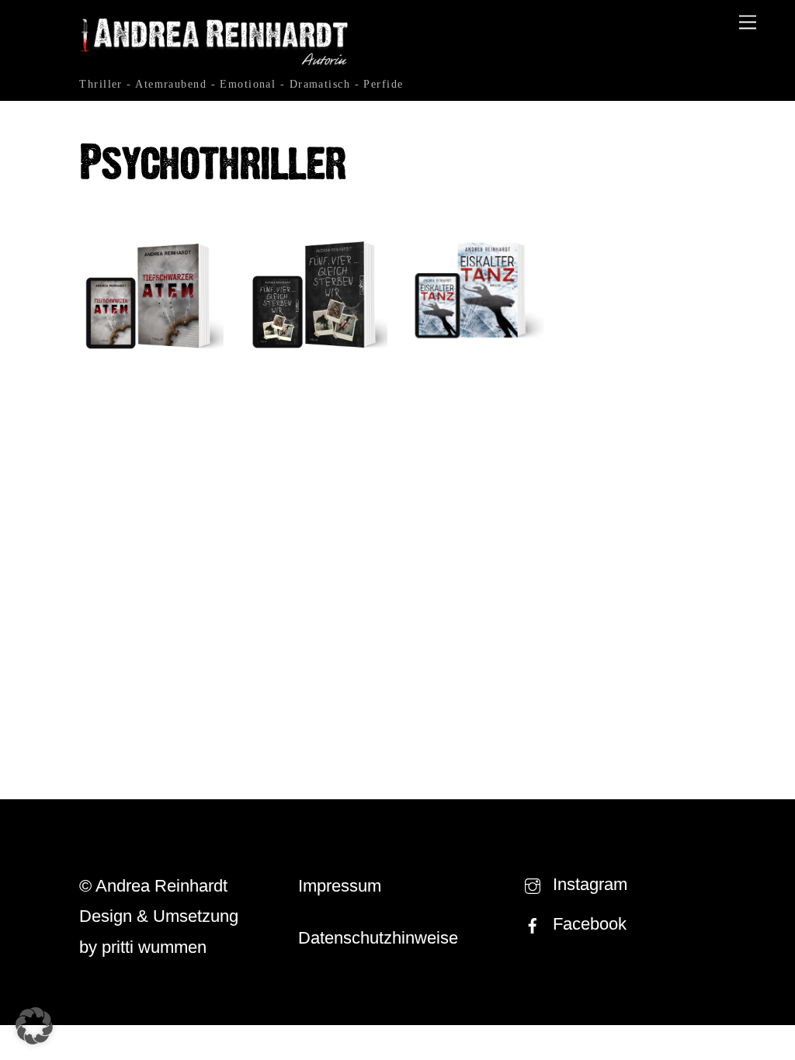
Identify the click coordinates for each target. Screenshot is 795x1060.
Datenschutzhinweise (378, 937)
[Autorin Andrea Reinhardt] (215, 62)
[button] (34, 1026)
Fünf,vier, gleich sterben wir (315, 418)
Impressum (339, 885)
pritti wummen (154, 947)
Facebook (587, 924)
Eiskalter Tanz (479, 377)
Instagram (587, 884)
